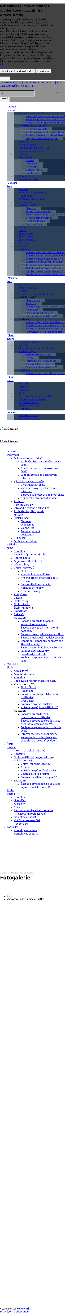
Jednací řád (32, 163)
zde (2, 64)
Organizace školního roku (32, 199)
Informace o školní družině (32, 342)
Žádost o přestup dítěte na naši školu (42, 634)
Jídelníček (24, 386)
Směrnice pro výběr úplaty (39, 313)
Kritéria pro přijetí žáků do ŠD (41, 361)
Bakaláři (23, 246)
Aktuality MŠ (25, 284)
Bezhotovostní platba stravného (35, 396)
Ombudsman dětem (29, 179)
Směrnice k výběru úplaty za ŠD (42, 367)
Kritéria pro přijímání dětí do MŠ (42, 316)
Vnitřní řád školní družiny (38, 354)
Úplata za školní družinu (38, 364)
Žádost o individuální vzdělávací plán (42, 637)
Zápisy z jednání (34, 170)
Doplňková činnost (28, 402)
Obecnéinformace (12, 108)
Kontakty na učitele (28, 415)
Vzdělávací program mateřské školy (37, 294)
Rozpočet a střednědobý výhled (42, 138)
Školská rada (25, 157)
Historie (23, 154)
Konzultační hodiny (35, 221)
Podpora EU (25, 408)
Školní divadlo (26, 236)
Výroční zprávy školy (36, 129)
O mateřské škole (28, 287)
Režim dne (31, 303)
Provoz (29, 357)
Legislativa (31, 173)
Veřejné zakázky (27, 144)
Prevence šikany (34, 224)
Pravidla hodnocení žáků (38, 211)
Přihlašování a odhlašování (32, 399)
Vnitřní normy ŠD (27, 351)
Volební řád (32, 166)
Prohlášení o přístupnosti (31, 151)
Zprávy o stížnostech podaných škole (42, 494)
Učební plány (25, 202)
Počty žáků (24, 227)
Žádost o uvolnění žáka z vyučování (41, 647)
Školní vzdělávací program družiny (36, 348)
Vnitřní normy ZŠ (27, 205)
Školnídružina (10, 337)
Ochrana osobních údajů (31, 113)
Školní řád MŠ (33, 300)
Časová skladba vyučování (39, 218)
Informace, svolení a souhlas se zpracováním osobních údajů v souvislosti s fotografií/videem (39, 737)
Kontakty (23, 189)
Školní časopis (26, 233)
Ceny (21, 393)
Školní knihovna (27, 240)
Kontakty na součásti (29, 418)
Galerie (22, 230)
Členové (30, 160)
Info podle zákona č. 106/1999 (34, 148)
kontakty (12, 412)
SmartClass (25, 243)
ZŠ (8, 896)
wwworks (25, 1308)
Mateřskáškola (12, 280)
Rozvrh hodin (26, 195)
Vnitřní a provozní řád (30, 405)
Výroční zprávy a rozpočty (32, 126)
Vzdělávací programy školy (32, 192)
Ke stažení (24, 249)
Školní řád (31, 208)
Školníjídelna (10, 379)
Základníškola (12, 184)
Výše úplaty (32, 309)
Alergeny (23, 390)
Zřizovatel (24, 176)
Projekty (23, 141)
